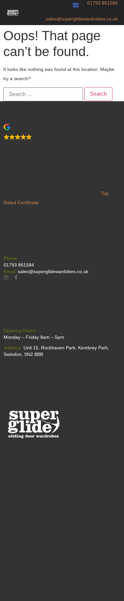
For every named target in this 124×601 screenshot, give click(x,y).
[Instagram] (6, 277)
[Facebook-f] (16, 277)
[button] (76, 5)
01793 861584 (102, 3)
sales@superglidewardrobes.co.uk (82, 18)
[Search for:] (43, 94)
